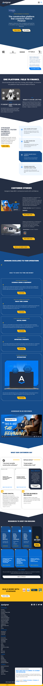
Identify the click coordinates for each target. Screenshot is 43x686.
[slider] (19, 436)
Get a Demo (26, 30)
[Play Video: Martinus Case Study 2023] (11, 205)
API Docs (2, 667)
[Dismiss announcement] (41, 669)
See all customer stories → (21, 247)
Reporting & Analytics (5, 620)
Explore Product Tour (5, 625)
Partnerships (3, 637)
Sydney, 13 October (27, 680)
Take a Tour (17, 30)
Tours (2, 643)
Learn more (21, 348)
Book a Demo (5, 146)
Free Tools (3, 651)
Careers (2, 657)
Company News (4, 661)
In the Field (3, 634)
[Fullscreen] (41, 436)
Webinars (2, 645)
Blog (2, 649)
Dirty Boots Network (4, 662)
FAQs (2, 648)
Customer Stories (35, 68)
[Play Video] (2, 436)
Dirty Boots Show (4, 639)
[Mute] (37, 436)
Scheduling (3, 613)
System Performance (5, 666)
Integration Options (4, 671)
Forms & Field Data (4, 616)
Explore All (3, 652)
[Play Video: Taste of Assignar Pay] (21, 425)
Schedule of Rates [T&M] (5, 612)
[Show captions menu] (34, 436)
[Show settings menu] (39, 436)
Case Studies (3, 641)
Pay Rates (3, 609)
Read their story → (28, 214)
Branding (2, 658)
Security (2, 672)
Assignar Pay (3, 624)
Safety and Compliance (5, 617)
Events (2, 644)
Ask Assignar (3, 640)
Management (3, 631)
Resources (3, 636)
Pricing (2, 628)
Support (2, 668)
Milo (2, 626)
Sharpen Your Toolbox (5, 647)
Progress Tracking (4, 621)
